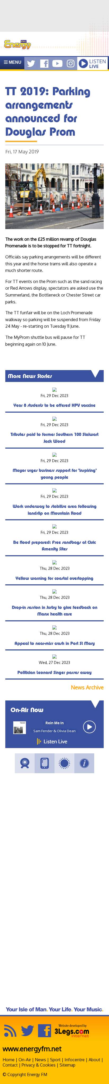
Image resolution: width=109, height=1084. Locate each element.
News (40, 1059)
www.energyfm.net (32, 1048)
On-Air (25, 1059)
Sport (55, 1059)
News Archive (87, 687)
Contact (10, 1065)
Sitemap (67, 1065)
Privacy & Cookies (39, 1065)
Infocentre (75, 1059)
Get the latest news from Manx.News (73, 35)
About (94, 1059)
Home (9, 1059)
